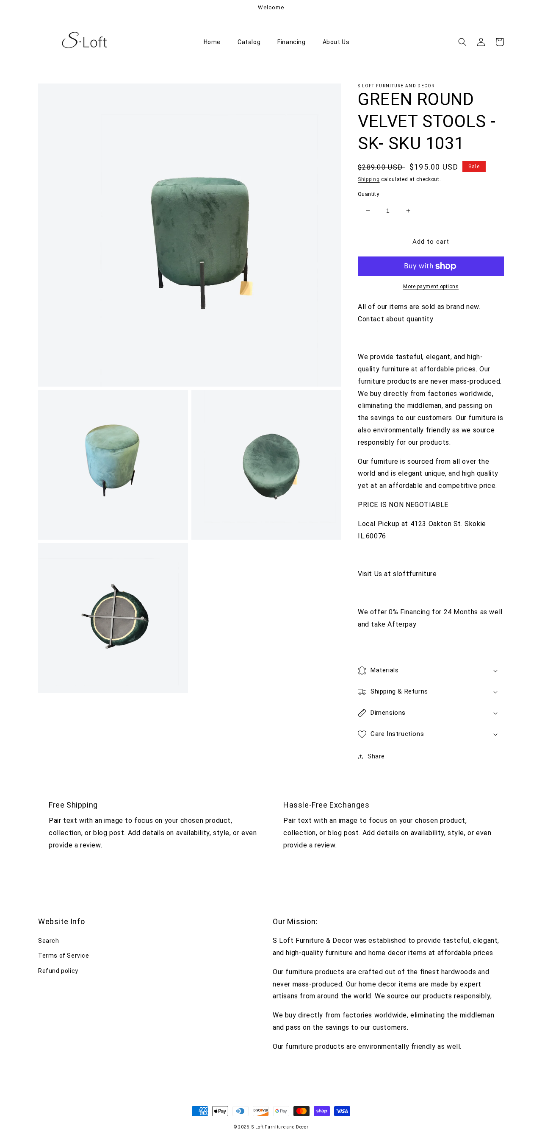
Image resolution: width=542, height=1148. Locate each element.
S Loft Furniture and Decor (280, 1127)
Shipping (369, 179)
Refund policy (58, 970)
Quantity (368, 194)
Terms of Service (63, 955)
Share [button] (376, 756)
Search (48, 940)
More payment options (431, 287)
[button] (462, 42)
